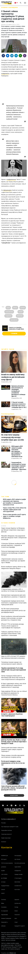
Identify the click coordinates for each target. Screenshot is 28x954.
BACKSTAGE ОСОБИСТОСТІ (18, 883)
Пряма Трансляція (5, 838)
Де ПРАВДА (4, 878)
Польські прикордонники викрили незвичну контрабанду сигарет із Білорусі (13, 553)
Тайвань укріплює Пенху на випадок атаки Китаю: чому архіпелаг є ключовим (11, 633)
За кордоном (4, 911)
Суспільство (18, 903)
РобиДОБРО (18, 870)
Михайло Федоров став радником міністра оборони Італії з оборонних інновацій (14, 537)
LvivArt (3, 893)
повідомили (5, 73)
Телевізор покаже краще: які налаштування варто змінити (11, 663)
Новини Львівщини (9, 7)
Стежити (14, 333)
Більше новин (14, 795)
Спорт (16, 922)
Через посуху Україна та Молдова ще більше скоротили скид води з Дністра (13, 530)
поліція (22, 307)
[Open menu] (25, 3)
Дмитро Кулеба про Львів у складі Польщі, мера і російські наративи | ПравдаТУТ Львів (14, 741)
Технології (17, 914)
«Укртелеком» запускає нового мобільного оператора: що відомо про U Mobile (13, 560)
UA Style (3, 882)
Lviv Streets (17, 859)
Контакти (6, 847)
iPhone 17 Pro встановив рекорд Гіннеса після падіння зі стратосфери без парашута (12, 626)
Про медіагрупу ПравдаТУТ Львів (9, 826)
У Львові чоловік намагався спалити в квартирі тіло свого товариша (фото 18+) (18, 404)
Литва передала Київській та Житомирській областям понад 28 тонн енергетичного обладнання (13, 677)
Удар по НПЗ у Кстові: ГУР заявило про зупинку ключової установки (13, 657)
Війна (2, 903)
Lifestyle (3, 926)
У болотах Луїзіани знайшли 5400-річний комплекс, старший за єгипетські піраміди (13, 545)
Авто (16, 918)
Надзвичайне (4, 914)
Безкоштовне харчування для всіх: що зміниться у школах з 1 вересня (13, 596)
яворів (21, 311)
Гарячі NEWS (18, 867)
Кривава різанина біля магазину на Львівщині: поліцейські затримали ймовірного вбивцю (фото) (18, 391)
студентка (8, 315)
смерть (15, 307)
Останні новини (8, 523)
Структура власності (6, 834)
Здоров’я (17, 899)
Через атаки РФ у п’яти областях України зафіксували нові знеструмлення (14, 509)
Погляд (16, 907)
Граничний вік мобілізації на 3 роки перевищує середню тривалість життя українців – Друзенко (18, 466)
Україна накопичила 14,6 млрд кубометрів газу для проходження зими (13, 670)
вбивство (20, 315)
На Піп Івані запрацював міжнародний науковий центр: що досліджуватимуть (13, 610)
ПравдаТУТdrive (5, 885)
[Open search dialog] (20, 3)
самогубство (9, 311)
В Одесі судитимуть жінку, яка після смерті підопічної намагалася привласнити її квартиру (13, 685)
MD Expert (3, 859)
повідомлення (11, 179)
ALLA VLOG (17, 889)
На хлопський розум (20, 863)
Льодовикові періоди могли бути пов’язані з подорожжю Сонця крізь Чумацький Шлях (14, 602)
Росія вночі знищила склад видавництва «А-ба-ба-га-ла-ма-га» (13, 763)
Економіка (3, 907)
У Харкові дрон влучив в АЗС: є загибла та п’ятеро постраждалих (13, 590)
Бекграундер (18, 855)
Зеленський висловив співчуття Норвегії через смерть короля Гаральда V (12, 749)
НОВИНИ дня (4, 855)
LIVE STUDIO (4, 874)
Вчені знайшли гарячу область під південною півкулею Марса (13, 567)
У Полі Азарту (18, 878)
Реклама (3, 823)
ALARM (3, 870)
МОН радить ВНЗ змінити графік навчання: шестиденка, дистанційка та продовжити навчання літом (17, 451)
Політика (3, 899)
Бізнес (16, 911)
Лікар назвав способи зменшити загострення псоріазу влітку (12, 756)
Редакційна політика (6, 830)
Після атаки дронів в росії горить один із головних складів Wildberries (14, 516)
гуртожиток (14, 319)
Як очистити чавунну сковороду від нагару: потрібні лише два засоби (12, 437)
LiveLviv (3, 889)
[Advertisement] (14, 89)
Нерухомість (4, 922)
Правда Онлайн (18, 874)
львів (8, 307)
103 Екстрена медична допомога (7, 865)
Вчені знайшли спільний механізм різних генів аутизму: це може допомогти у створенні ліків (13, 618)
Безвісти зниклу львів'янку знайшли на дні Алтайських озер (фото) (13, 377)
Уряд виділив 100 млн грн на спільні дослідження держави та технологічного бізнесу (14, 693)
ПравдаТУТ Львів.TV (20, 926)
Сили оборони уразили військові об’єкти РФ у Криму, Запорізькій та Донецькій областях (13, 788)
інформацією (7, 190)
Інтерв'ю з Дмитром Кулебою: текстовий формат (12, 715)
